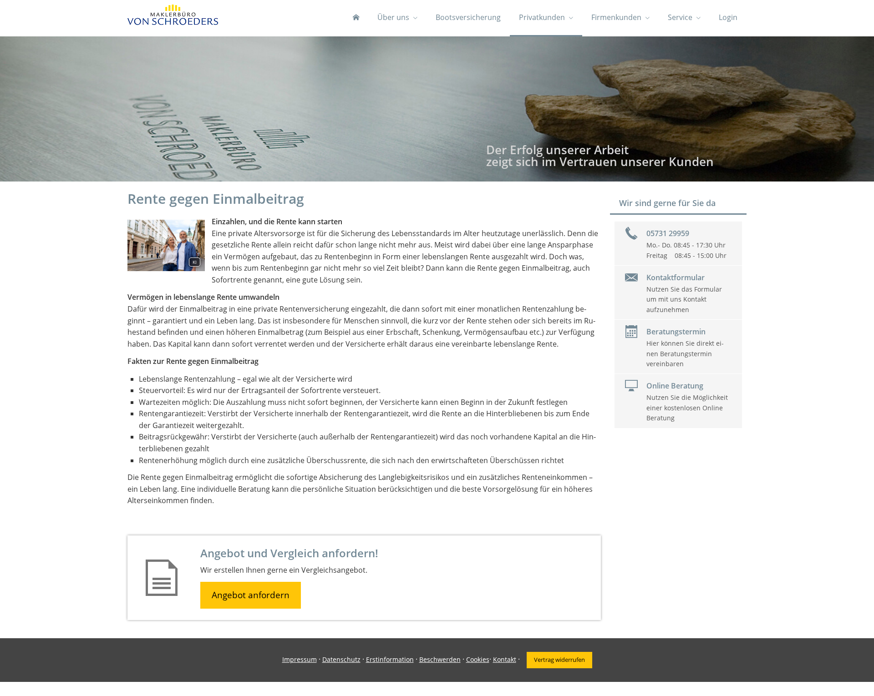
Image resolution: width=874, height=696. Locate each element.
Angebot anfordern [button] (251, 595)
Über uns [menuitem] (393, 17)
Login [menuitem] (728, 17)
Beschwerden (440, 659)
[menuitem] (356, 18)
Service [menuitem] (680, 17)
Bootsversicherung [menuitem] (468, 17)
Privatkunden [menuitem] (542, 17)
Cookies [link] (477, 659)
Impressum (299, 659)
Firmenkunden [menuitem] (616, 17)
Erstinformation (390, 659)
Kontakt (504, 659)
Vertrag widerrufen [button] (559, 660)
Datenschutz (341, 659)
